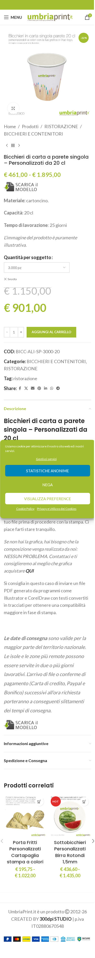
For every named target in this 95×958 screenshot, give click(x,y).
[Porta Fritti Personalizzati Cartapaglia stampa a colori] (25, 816)
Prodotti (30, 126)
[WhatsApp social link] (52, 388)
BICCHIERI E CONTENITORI (33, 134)
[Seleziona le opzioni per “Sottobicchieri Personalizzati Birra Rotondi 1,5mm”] (84, 801)
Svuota (12, 279)
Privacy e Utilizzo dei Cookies (57, 509)
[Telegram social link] (58, 388)
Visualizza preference (47, 498)
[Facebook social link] (20, 388)
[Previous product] (7, 146)
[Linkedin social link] (46, 388)
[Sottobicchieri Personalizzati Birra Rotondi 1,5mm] (70, 816)
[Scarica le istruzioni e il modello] (21, 186)
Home (10, 126)
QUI (29, 571)
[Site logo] (49, 17)
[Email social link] (32, 388)
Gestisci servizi (46, 459)
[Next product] (19, 146)
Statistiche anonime (47, 470)
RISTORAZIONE (61, 126)
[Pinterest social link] (39, 388)
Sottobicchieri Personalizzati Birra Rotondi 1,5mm (70, 852)
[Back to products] (13, 146)
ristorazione (25, 378)
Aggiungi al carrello (51, 332)
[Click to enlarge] (13, 108)
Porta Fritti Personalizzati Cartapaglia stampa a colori (25, 852)
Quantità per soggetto (27, 257)
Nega (47, 484)
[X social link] (26, 388)
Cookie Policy (25, 509)
